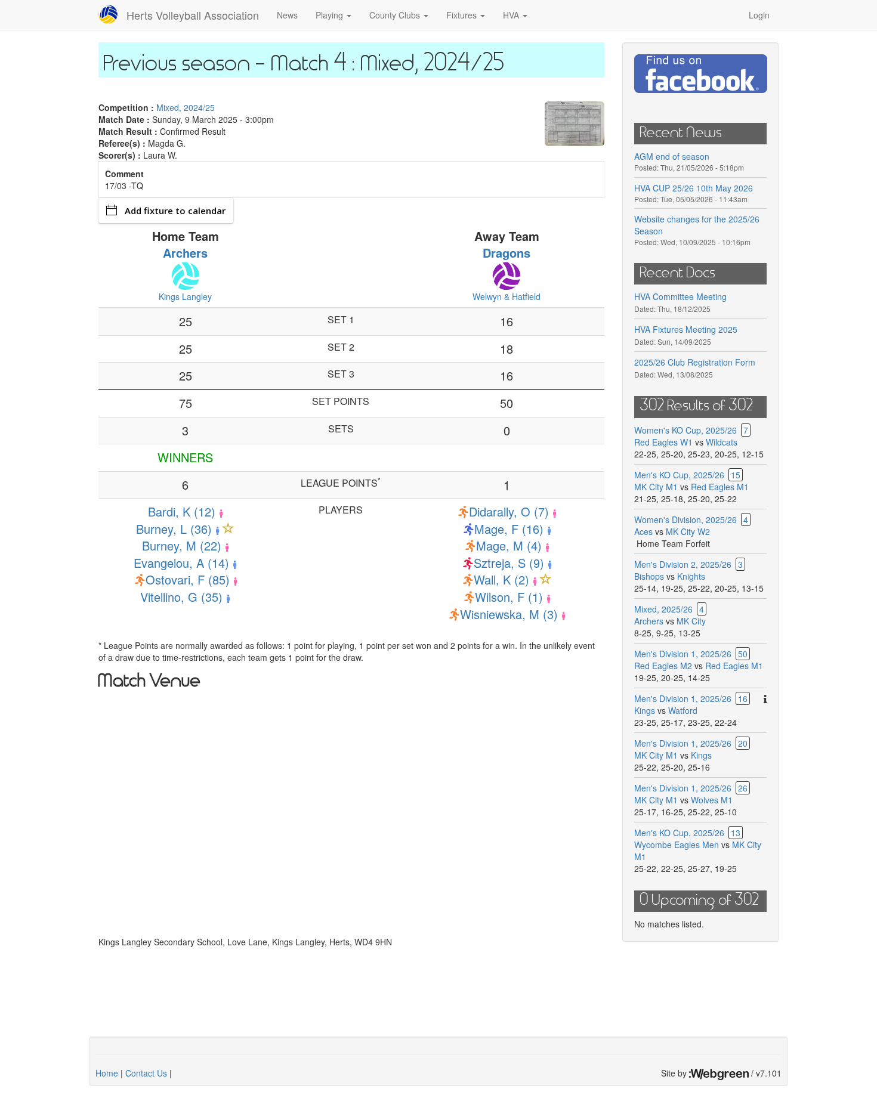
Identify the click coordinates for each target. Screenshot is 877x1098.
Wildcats (721, 442)
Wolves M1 (712, 800)
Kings (644, 710)
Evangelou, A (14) (181, 562)
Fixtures (462, 15)
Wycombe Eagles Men (676, 844)
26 (743, 788)
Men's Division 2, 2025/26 (682, 564)
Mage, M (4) (509, 545)
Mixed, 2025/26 (663, 609)
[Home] (112, 14)
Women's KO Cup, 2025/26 (685, 430)
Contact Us (146, 1073)
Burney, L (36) (174, 528)
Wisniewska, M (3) (509, 614)
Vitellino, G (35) (181, 596)
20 (743, 743)
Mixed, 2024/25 (185, 107)
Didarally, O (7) (509, 511)
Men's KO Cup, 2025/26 (679, 475)
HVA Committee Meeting (680, 296)
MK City (691, 621)
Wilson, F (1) (509, 596)
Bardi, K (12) (181, 511)
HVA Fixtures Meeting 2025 (685, 329)
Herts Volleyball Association (192, 15)
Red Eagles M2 (663, 666)
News (287, 15)
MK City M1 (656, 487)
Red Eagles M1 (720, 487)
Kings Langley (185, 296)
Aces (643, 531)
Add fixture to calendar (175, 210)
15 (735, 475)
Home (106, 1073)
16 (743, 698)
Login (759, 15)
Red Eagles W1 (663, 442)
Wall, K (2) (501, 579)
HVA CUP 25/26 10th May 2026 (693, 188)
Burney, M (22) (181, 545)
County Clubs (395, 15)
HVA (512, 15)
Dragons (506, 252)
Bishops (649, 576)
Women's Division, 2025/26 (685, 519)
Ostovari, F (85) (188, 579)
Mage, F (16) (509, 528)
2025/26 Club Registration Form (694, 362)
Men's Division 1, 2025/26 (682, 654)
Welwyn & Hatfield (507, 296)
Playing (330, 15)
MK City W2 (688, 531)
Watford (682, 710)
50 (743, 654)
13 (735, 833)
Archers (185, 252)
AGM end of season (671, 156)
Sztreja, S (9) (509, 562)
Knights (691, 576)
